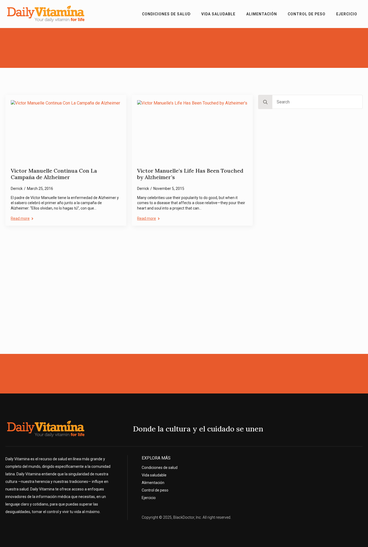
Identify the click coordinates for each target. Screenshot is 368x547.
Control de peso (306, 14)
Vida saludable (218, 14)
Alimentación (261, 14)
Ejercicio (346, 14)
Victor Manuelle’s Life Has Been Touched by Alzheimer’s (190, 174)
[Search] (265, 102)
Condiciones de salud (166, 14)
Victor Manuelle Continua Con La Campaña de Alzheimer (54, 174)
